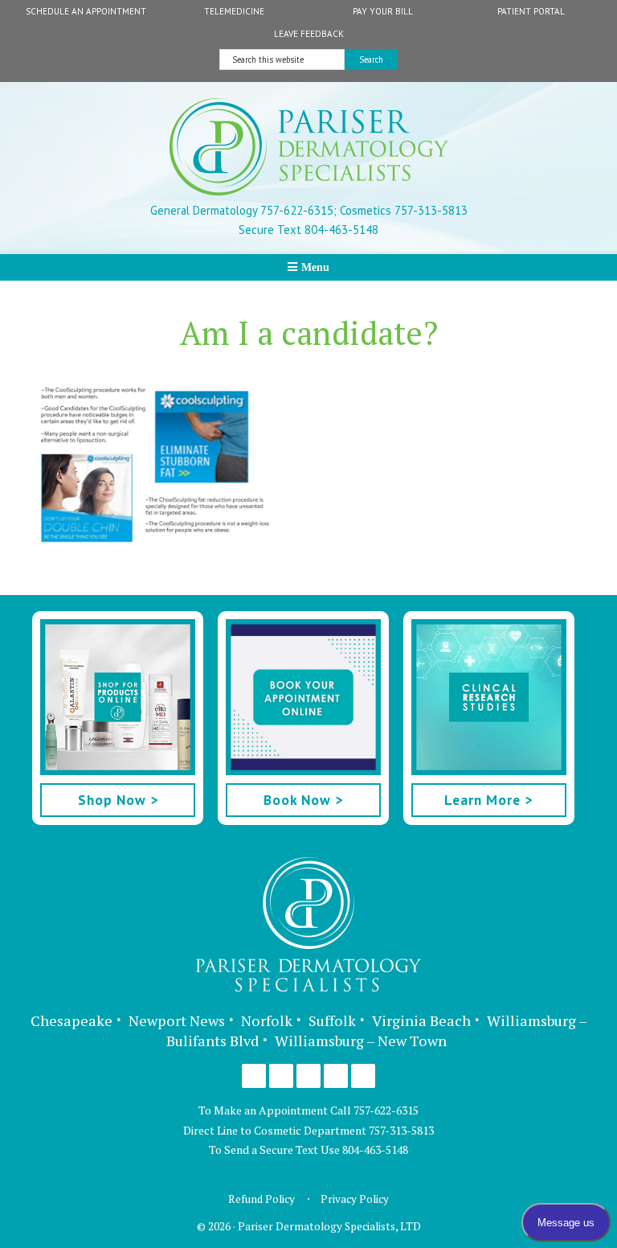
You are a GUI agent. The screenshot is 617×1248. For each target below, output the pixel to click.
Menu (315, 267)
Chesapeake (71, 1020)
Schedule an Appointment (86, 11)
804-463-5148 (375, 1149)
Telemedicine (234, 11)
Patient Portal (531, 11)
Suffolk (332, 1020)
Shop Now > (118, 799)
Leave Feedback (309, 33)
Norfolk (266, 1020)
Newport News (177, 1020)
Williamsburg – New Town (361, 1040)
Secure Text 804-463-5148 (308, 229)
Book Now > (303, 799)
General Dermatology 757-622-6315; (243, 210)
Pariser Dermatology (309, 146)
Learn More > (488, 799)
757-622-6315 (386, 1110)
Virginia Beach (421, 1020)
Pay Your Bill (383, 11)
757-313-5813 (401, 1130)
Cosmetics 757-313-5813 (402, 210)
